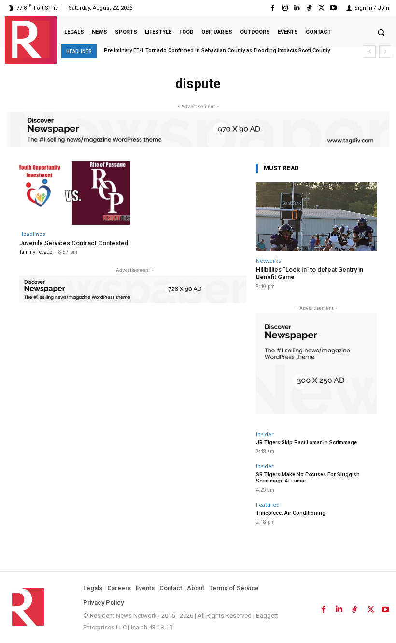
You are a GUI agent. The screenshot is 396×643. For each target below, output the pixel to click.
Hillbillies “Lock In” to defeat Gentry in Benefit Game (309, 273)
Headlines (32, 233)
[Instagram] (285, 8)
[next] (385, 51)
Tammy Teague (35, 251)
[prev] (370, 51)
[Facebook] (273, 8)
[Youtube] (333, 8)
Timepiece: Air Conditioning (290, 513)
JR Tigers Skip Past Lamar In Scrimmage (306, 442)
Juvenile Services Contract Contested (73, 243)
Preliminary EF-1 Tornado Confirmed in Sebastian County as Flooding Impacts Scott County (217, 50)
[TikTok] (309, 8)
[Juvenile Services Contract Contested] (74, 193)
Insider (265, 434)
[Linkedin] (297, 8)
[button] (381, 32)
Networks (268, 260)
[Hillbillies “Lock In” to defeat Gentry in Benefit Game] (316, 216)
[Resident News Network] (30, 39)
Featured (268, 504)
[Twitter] (321, 8)
